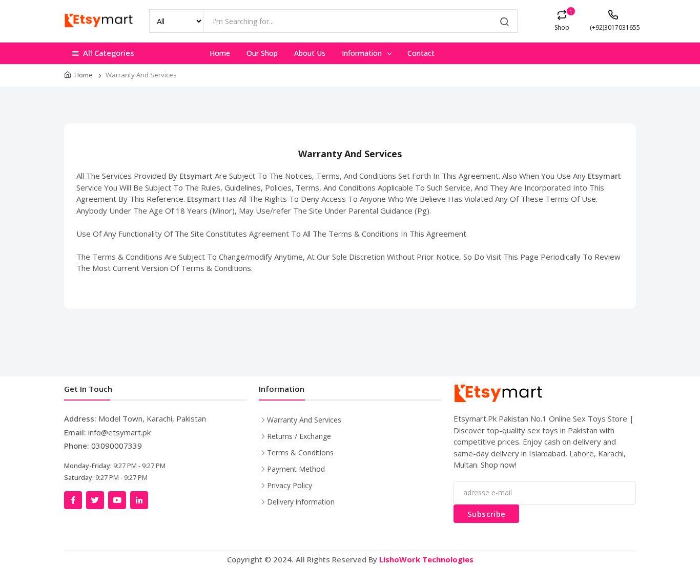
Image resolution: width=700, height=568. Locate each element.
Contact (421, 53)
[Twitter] (95, 500)
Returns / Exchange (299, 436)
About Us (309, 53)
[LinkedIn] (139, 500)
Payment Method (296, 469)
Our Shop (262, 53)
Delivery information (301, 502)
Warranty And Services (304, 420)
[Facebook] (73, 500)
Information (363, 53)
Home (220, 53)
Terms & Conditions (300, 452)
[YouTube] (117, 500)
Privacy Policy (289, 485)
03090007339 (116, 445)
